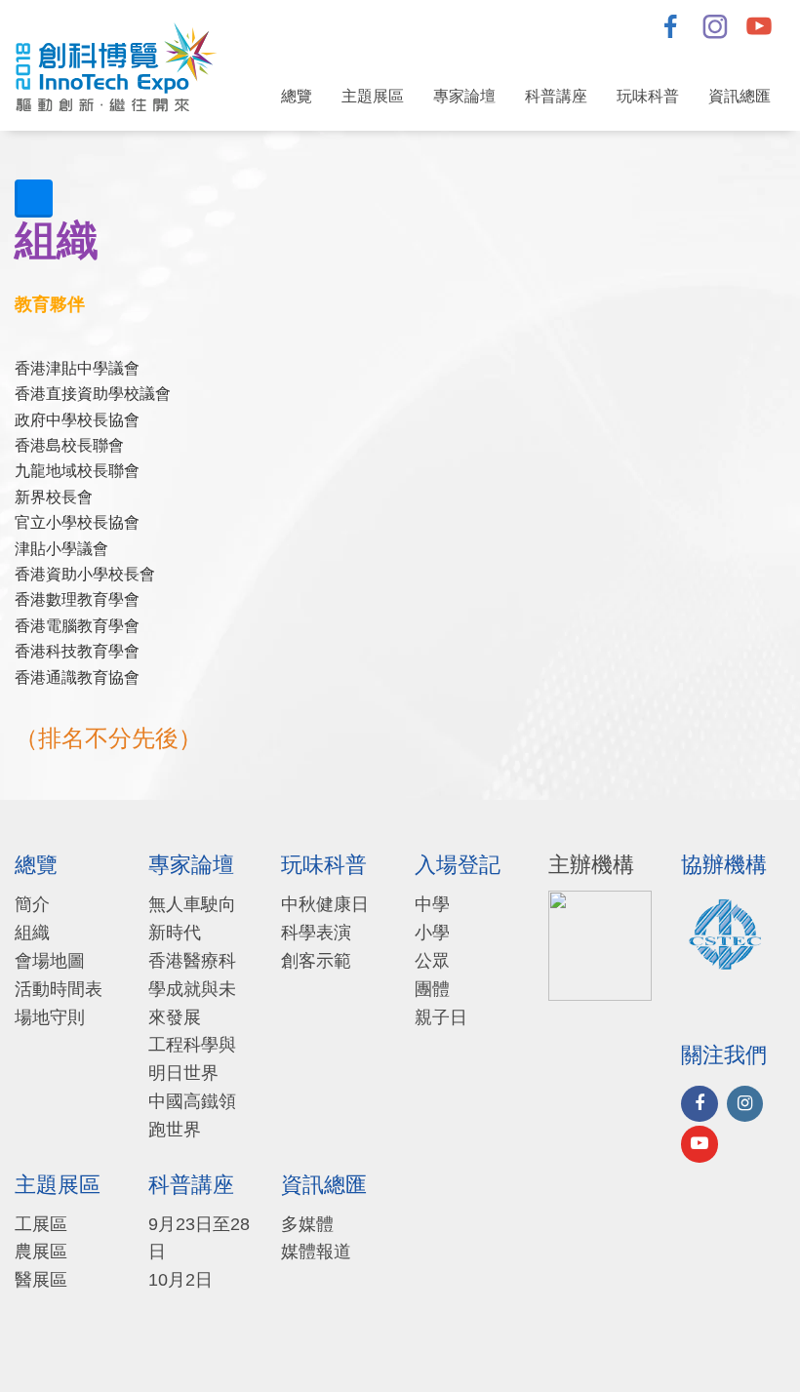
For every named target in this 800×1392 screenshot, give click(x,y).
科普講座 (556, 96)
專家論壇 (464, 96)
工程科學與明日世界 (192, 1059)
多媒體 (307, 1224)
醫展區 (41, 1280)
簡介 (32, 904)
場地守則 (50, 1017)
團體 (432, 989)
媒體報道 (316, 1251)
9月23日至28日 (199, 1238)
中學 (432, 904)
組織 (32, 932)
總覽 (296, 96)
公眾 (432, 961)
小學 (432, 932)
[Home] (123, 65)
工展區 (41, 1224)
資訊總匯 (739, 96)
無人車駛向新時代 (192, 918)
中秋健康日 (325, 904)
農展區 (41, 1251)
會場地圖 (50, 961)
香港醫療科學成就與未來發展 (192, 989)
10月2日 (180, 1280)
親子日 (441, 1017)
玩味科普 (648, 96)
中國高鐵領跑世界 (192, 1115)
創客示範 (316, 961)
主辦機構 (591, 865)
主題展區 (372, 96)
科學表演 (316, 932)
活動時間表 (58, 989)
